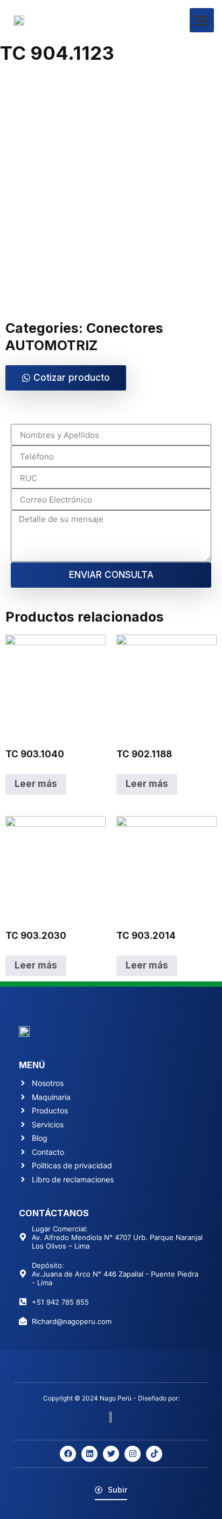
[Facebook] (68, 1454)
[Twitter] (111, 1454)
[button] (202, 20)
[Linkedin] (89, 1454)
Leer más (36, 783)
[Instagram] (132, 1454)
